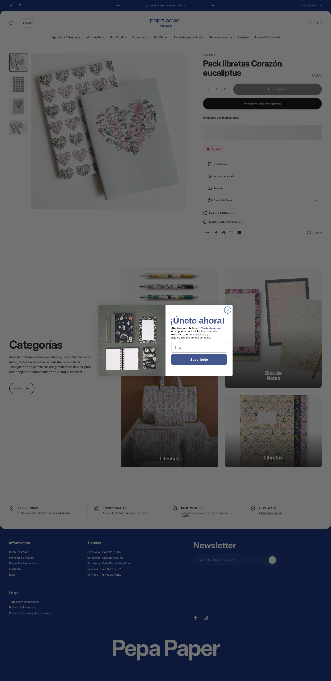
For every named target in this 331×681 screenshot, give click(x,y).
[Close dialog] (227, 310)
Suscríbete (199, 359)
